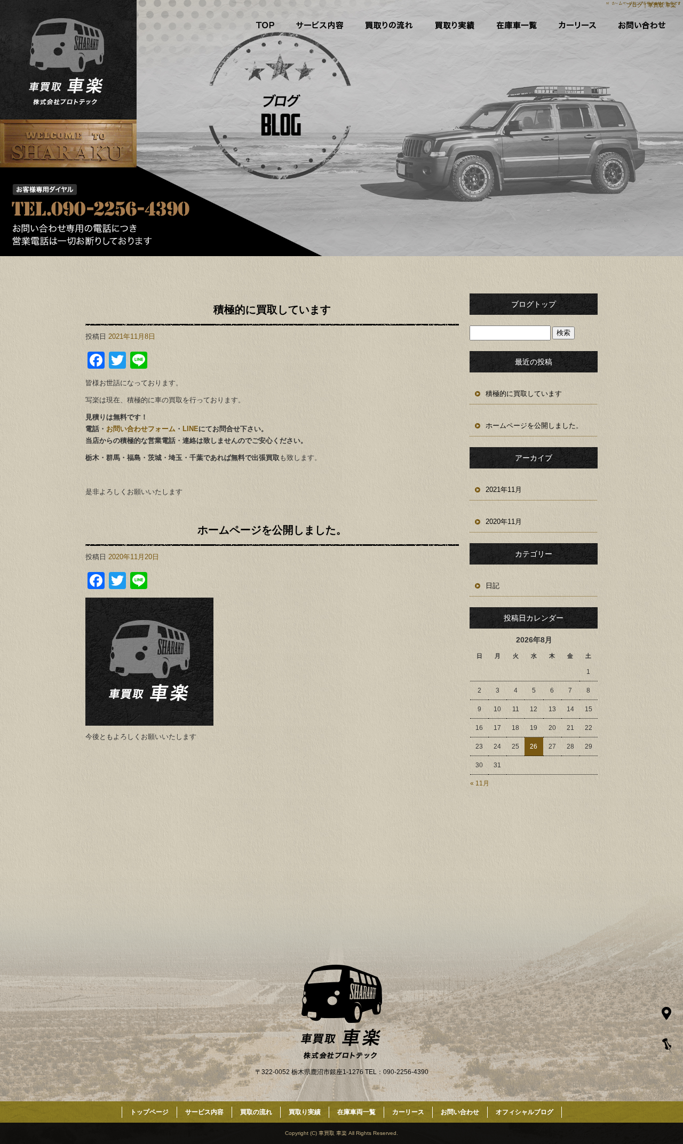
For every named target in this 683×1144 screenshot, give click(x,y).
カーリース (579, 25)
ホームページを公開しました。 (272, 530)
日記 (492, 586)
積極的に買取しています (272, 309)
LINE (190, 429)
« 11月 (479, 783)
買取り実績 (452, 25)
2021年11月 (504, 490)
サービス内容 (322, 25)
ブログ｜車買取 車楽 (651, 5)
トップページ (259, 25)
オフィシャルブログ (524, 1112)
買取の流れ (387, 25)
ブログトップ (533, 304)
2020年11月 (504, 522)
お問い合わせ (646, 25)
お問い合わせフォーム (141, 429)
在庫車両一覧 (516, 25)
